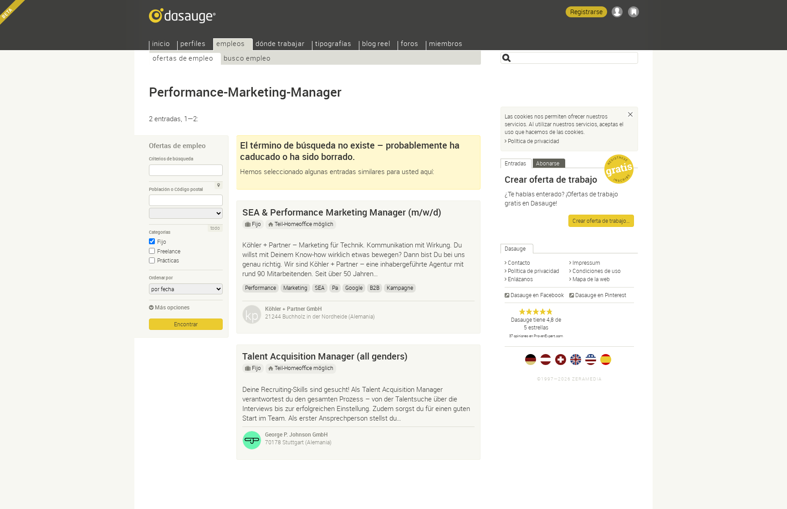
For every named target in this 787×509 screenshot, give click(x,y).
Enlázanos (520, 279)
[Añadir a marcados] (469, 210)
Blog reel (376, 44)
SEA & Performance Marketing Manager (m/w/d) (341, 212)
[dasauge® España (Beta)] (605, 359)
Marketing (295, 287)
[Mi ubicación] (219, 185)
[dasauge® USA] (590, 359)
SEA (320, 287)
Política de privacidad (533, 140)
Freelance (168, 251)
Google (354, 287)
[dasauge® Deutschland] (530, 359)
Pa (335, 287)
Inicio (161, 44)
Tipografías (333, 44)
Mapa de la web (591, 279)
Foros (410, 44)
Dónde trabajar (280, 44)
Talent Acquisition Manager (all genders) (325, 356)
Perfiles (193, 44)
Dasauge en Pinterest (600, 294)
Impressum (586, 262)
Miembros (446, 44)
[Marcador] (633, 12)
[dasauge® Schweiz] (560, 359)
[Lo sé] (630, 114)
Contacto (519, 262)
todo (215, 228)
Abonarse (547, 163)
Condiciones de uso (596, 270)
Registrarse (586, 11)
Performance (260, 287)
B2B (374, 287)
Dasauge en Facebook (537, 294)
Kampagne (400, 287)
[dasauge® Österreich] (545, 359)
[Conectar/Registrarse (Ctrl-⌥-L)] (617, 12)
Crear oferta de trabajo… (601, 220)
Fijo (161, 241)
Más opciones (172, 307)
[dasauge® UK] (575, 359)
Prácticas (168, 260)
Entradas (515, 163)
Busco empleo (247, 59)
